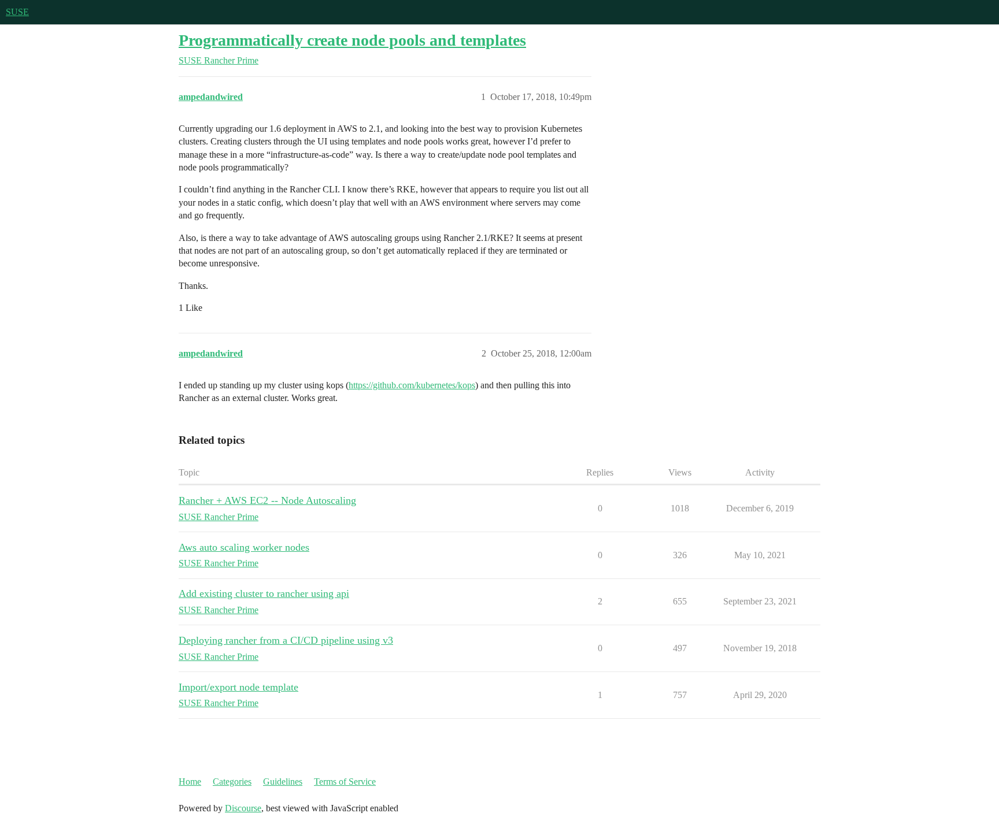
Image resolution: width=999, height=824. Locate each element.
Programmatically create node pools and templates (352, 40)
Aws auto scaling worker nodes (244, 547)
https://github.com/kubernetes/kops (412, 385)
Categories (232, 781)
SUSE (17, 12)
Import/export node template (238, 687)
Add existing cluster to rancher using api (264, 593)
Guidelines (282, 781)
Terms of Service (345, 781)
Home (190, 781)
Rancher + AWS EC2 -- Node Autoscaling (267, 500)
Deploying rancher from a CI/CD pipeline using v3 (286, 640)
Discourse (243, 808)
